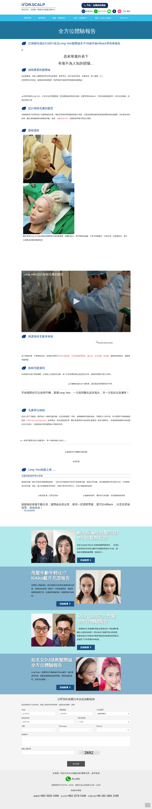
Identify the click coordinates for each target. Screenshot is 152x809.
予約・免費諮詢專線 (96, 5)
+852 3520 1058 (49, 795)
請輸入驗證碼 (26, 749)
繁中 (129, 11)
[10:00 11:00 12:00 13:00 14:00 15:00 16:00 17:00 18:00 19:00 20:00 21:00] (104, 722)
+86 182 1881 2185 (107, 795)
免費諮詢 (89, 11)
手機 (23, 726)
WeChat (99, 726)
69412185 (102, 11)
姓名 (23, 710)
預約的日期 (25, 718)
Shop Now (124, 18)
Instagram (120, 11)
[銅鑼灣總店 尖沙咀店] (113, 713)
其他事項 (24, 734)
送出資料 (76, 764)
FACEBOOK (114, 11)
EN (124, 11)
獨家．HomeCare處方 (103, 18)
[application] (76, 301)
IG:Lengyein (29, 510)
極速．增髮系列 (59, 18)
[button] (76, 301)
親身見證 (42, 18)
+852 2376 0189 (76, 795)
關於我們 (27, 18)
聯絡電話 (62, 710)
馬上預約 (76, 779)
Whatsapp (63, 726)
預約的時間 (81, 718)
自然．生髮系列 (80, 18)
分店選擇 (99, 710)
